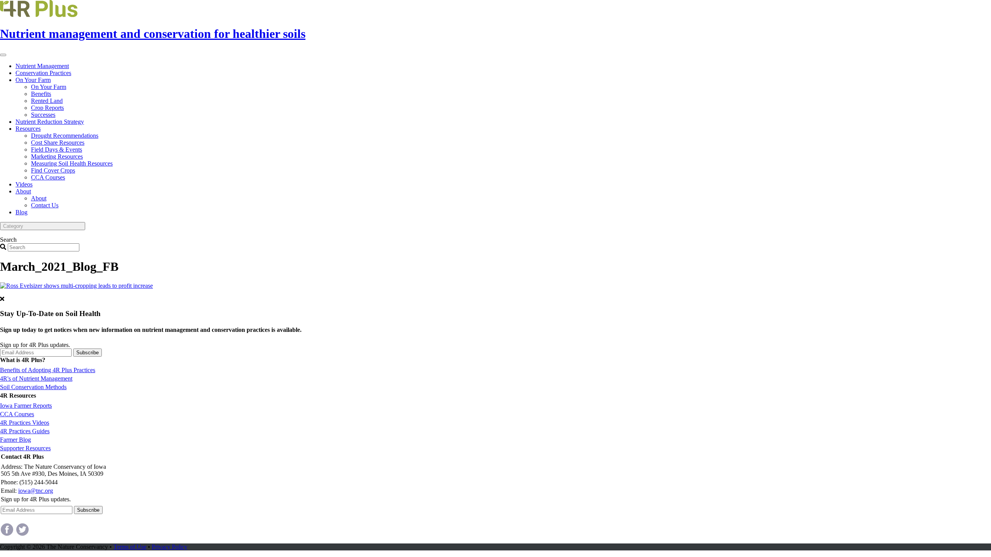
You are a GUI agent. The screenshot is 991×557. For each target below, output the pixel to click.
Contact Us (44, 205)
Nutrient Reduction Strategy (49, 121)
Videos (24, 184)
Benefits (41, 94)
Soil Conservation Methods (33, 387)
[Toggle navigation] (3, 55)
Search (8, 239)
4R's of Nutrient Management (36, 378)
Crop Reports (47, 107)
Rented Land (47, 100)
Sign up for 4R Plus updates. (35, 345)
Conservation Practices (43, 73)
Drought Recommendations (64, 135)
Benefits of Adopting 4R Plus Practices (47, 370)
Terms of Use (129, 546)
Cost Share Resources (57, 142)
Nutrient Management (42, 66)
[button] (42, 226)
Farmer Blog (15, 439)
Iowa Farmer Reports (26, 405)
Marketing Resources (57, 156)
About (23, 191)
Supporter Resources (25, 448)
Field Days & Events (56, 149)
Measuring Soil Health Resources (72, 163)
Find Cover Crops (53, 170)
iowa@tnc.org (35, 490)
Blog (21, 212)
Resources (28, 128)
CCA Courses (48, 177)
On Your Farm (33, 80)
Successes (43, 114)
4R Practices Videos (24, 422)
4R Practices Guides (25, 431)
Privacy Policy (169, 546)
